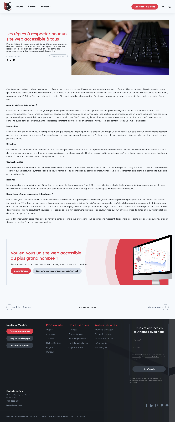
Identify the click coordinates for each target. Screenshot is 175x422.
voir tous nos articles (87, 307)
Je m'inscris (149, 369)
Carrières (50, 338)
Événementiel (101, 343)
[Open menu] (169, 7)
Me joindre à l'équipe (20, 338)
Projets (19, 6)
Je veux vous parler (20, 345)
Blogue (49, 347)
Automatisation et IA (104, 338)
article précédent (22, 307)
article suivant (154, 307)
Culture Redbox (53, 343)
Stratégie (73, 329)
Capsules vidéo (76, 347)
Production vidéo (103, 334)
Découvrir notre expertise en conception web (57, 271)
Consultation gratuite (145, 7)
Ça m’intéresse (21, 271)
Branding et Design (104, 329)
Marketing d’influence (78, 343)
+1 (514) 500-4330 (13, 401)
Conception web (76, 334)
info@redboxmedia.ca (14, 405)
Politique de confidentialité (17, 416)
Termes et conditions (38, 416)
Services (45, 6)
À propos (32, 6)
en (163, 6)
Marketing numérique (78, 338)
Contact (50, 352)
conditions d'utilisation (152, 356)
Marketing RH (101, 347)
